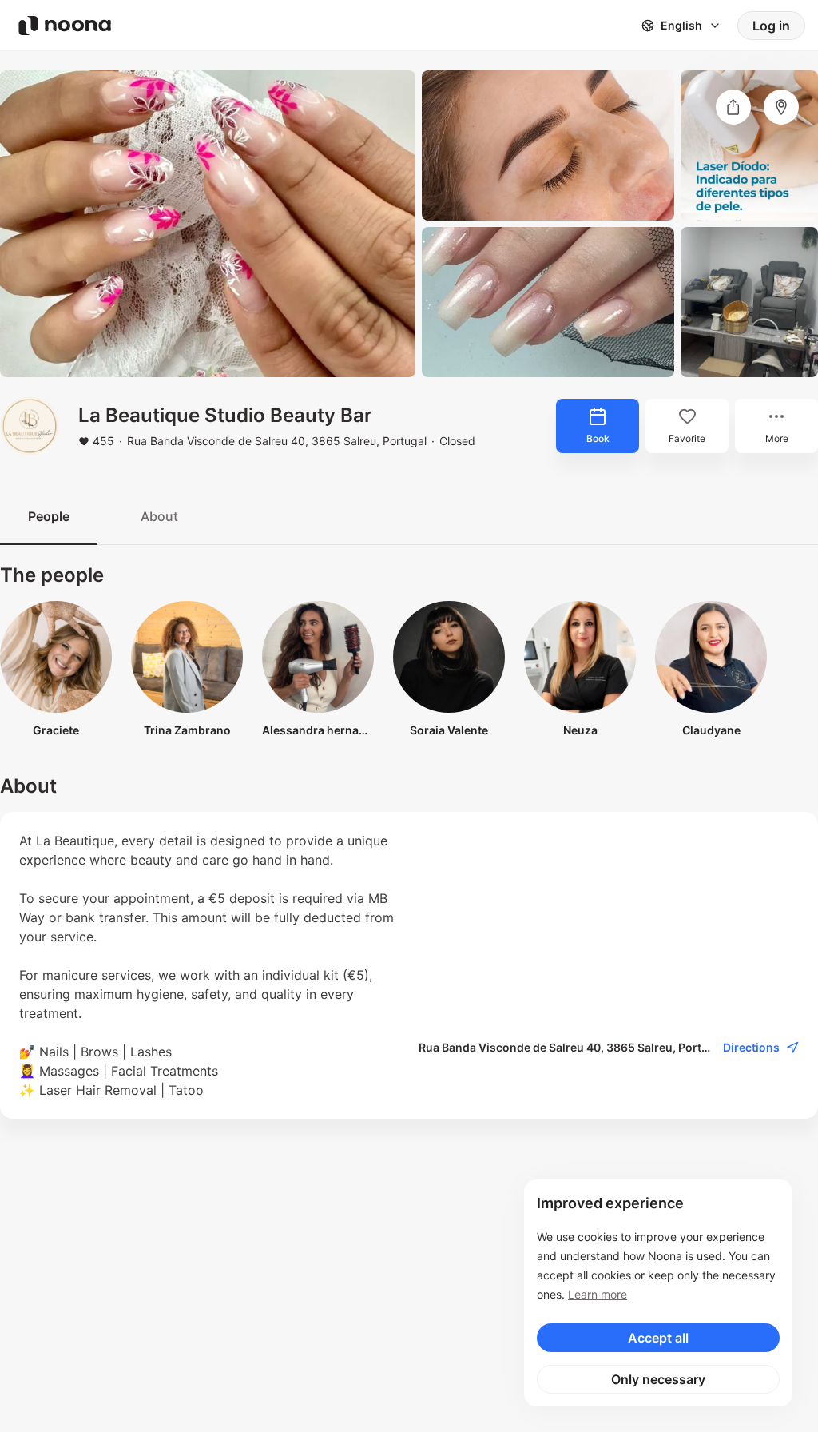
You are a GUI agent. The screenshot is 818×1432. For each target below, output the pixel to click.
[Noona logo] (65, 25)
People (48, 516)
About (159, 516)
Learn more (597, 1294)
